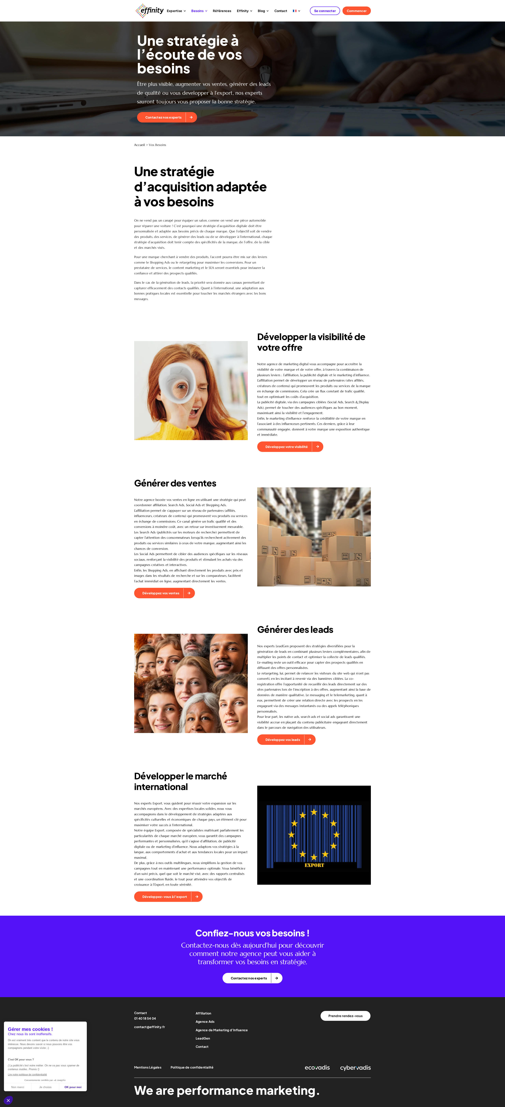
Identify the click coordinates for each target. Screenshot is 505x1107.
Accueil (139, 145)
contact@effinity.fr (149, 1027)
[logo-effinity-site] (149, 5)
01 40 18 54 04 (145, 1018)
